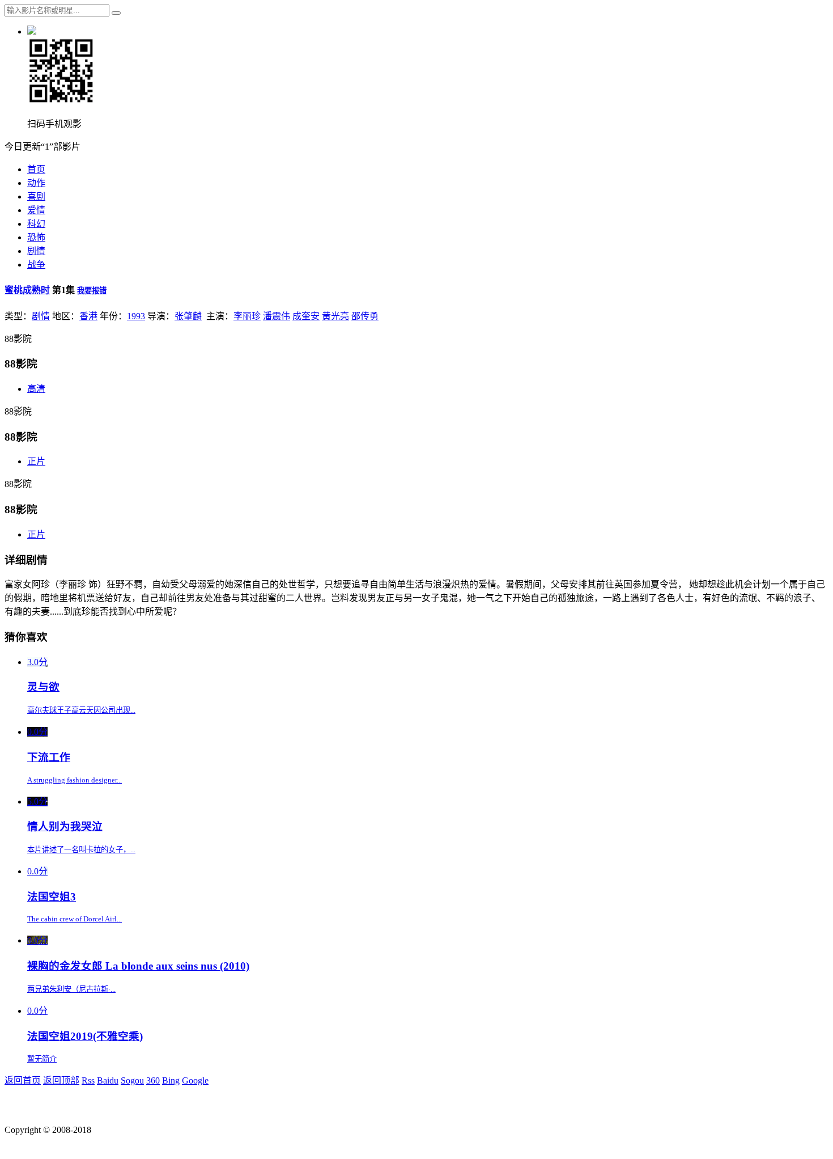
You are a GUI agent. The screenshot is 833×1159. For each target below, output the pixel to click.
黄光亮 (335, 316)
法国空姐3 (51, 897)
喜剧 (36, 196)
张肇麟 (188, 316)
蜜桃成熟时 (27, 290)
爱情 (36, 210)
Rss (88, 1080)
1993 (136, 316)
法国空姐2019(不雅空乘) (85, 1036)
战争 (36, 264)
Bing (171, 1080)
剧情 (36, 251)
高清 (36, 389)
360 (153, 1080)
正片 (36, 461)
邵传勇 (365, 316)
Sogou (132, 1080)
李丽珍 (247, 316)
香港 (88, 316)
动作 (36, 183)
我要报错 (92, 290)
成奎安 (306, 316)
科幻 (36, 224)
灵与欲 (43, 687)
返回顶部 (61, 1080)
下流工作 (48, 757)
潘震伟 (276, 316)
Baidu (107, 1080)
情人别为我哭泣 (65, 826)
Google (195, 1080)
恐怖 (36, 237)
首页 (36, 169)
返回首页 (23, 1080)
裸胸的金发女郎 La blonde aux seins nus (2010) (138, 966)
